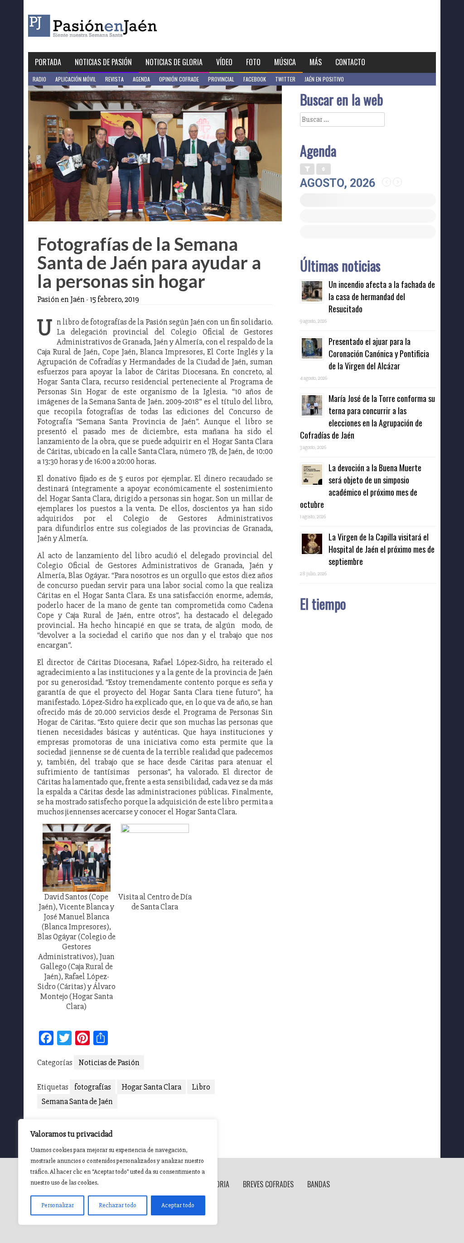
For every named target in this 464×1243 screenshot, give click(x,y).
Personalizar (57, 1205)
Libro (201, 1087)
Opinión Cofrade (179, 79)
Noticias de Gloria (174, 62)
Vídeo (224, 62)
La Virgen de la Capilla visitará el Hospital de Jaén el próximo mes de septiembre (382, 549)
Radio (39, 79)
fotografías (92, 1087)
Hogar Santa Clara (151, 1087)
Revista (114, 79)
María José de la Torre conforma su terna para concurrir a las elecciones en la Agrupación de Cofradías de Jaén (367, 416)
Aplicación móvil (75, 79)
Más (315, 62)
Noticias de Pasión (103, 62)
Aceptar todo (177, 1205)
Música (285, 62)
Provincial (221, 79)
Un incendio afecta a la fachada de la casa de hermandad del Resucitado (382, 296)
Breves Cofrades (268, 1184)
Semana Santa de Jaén (77, 1101)
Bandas (318, 1184)
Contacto (350, 62)
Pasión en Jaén (117, 26)
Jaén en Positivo (324, 79)
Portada (48, 62)
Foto (253, 62)
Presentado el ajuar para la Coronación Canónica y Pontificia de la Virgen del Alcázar (379, 353)
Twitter (285, 79)
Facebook (254, 79)
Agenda (141, 79)
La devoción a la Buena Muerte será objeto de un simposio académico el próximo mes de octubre (360, 486)
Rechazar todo (117, 1205)
